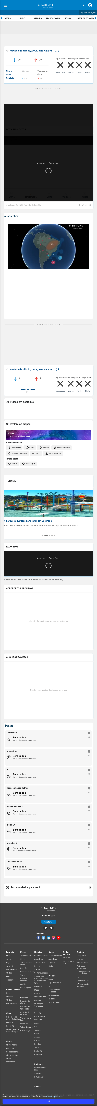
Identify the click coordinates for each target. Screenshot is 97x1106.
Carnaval (38, 1054)
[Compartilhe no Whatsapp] (86, 205)
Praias (8, 976)
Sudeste (37, 1013)
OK (48, 1101)
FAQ (78, 977)
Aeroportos (10, 980)
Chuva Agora (30, 464)
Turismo (37, 1047)
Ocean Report (54, 995)
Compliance (81, 956)
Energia (37, 993)
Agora (8, 18)
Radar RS (38, 1051)
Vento (38, 453)
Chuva (31, 447)
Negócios (38, 986)
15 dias (68, 18)
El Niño (37, 1041)
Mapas (23, 952)
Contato (80, 952)
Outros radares (12, 1052)
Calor (36, 1034)
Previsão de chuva (25, 1002)
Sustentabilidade (41, 973)
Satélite (14, 464)
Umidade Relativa (63, 447)
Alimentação (39, 963)
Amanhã (38, 18)
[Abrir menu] (5, 6)
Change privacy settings (84, 973)
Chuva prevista (12, 1055)
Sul (35, 1009)
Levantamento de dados (54, 991)
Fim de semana (53, 18)
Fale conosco (82, 963)
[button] (83, 5)
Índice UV (24, 1024)
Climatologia (25, 1031)
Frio (36, 1027)
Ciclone (37, 1037)
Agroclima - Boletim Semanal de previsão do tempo (41, 979)
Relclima (9, 1022)
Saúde (37, 966)
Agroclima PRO (54, 983)
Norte (36, 1023)
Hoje (22, 18)
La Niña (37, 1044)
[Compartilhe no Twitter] (82, 205)
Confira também (66, 953)
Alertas (37, 969)
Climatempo (48, 922)
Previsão (10, 952)
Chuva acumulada (10, 1060)
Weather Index (54, 1002)
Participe (66, 958)
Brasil (8, 956)
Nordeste (38, 1020)
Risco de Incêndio (55, 453)
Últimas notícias (40, 956)
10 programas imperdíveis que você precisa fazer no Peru (34, 521)
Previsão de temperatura (25, 1008)
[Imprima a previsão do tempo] (89, 205)
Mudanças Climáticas (38, 1005)
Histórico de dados (85, 18)
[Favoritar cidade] (7, 50)
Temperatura (16, 447)
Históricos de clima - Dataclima (13, 1018)
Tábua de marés (26, 1027)
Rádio (50, 966)
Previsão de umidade (25, 1013)
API (49, 986)
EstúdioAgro (39, 1077)
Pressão (46, 447)
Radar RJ (10, 1048)
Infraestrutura (40, 997)
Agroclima (38, 959)
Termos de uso (83, 981)
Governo (37, 1000)
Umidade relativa (27, 972)
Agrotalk (37, 1073)
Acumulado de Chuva (19, 453)
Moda (36, 990)
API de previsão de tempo (83, 985)
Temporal (38, 1030)
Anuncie (80, 959)
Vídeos (37, 1087)
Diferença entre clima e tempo (12, 1030)
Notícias (38, 952)
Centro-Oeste (39, 1016)
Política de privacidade (54, 1096)
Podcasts (10, 1026)
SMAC (50, 979)
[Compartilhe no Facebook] (80, 205)
